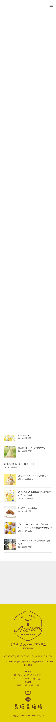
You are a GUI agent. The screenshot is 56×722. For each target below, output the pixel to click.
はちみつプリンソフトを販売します (34, 475)
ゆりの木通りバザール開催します (19, 464)
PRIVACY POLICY (25, 656)
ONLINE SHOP (44, 656)
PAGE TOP (49, 694)
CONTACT (9, 656)
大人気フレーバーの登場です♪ (31, 448)
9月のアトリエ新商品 (27, 508)
